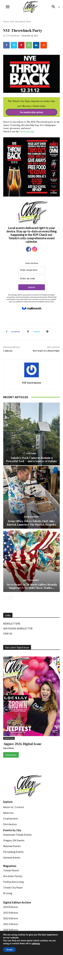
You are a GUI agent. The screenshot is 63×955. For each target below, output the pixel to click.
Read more (11, 754)
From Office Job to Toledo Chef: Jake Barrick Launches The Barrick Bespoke (31, 522)
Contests (7, 350)
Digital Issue (9, 738)
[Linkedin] (36, 45)
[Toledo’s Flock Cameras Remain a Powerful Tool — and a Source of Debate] (31, 434)
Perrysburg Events (13, 851)
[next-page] (10, 598)
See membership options (31, 112)
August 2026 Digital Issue (22, 743)
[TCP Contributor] (31, 370)
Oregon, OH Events (13, 840)
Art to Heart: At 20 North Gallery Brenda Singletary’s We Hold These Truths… (31, 586)
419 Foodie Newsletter (17, 628)
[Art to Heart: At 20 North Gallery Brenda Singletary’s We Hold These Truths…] (31, 560)
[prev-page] (5, 598)
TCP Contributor (13, 36)
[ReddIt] (43, 45)
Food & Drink (31, 517)
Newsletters (11, 623)
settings (36, 943)
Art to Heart (31, 580)
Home (6, 21)
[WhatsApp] (29, 45)
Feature (31, 453)
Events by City (12, 830)
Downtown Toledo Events (17, 834)
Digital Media (8, 748)
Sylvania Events (11, 857)
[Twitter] (14, 45)
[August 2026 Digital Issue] (31, 697)
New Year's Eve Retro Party (46, 350)
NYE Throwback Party (21, 21)
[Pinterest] (21, 45)
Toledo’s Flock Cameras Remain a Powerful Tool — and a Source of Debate (31, 459)
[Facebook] (6, 45)
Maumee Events (12, 846)
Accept (9, 949)
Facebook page (26, 131)
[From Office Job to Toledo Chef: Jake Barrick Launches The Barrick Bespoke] (31, 497)
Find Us (7, 633)
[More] (47, 331)
